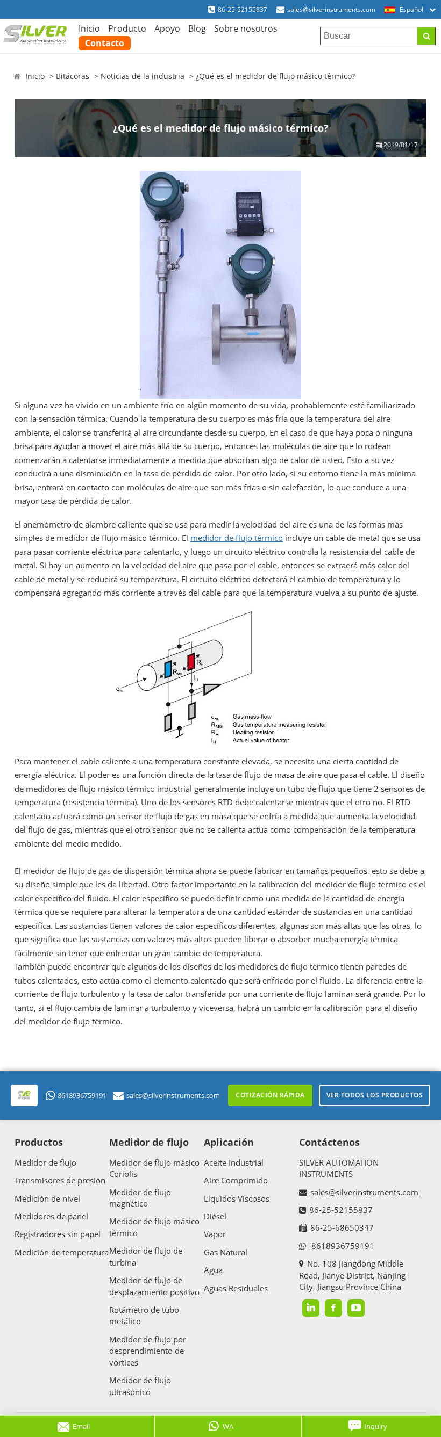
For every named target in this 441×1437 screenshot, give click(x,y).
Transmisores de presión (60, 1180)
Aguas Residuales (236, 1288)
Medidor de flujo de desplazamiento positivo (154, 1286)
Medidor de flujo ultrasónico (140, 1386)
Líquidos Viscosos (236, 1198)
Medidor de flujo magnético (140, 1198)
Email (81, 1426)
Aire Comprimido (236, 1180)
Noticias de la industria (142, 76)
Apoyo (167, 28)
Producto (127, 28)
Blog (197, 28)
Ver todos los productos (374, 1095)
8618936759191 (82, 1095)
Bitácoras (72, 76)
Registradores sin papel (58, 1234)
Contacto (104, 43)
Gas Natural (225, 1252)
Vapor (215, 1234)
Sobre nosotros (246, 28)
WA (228, 1426)
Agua (213, 1270)
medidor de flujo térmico (236, 537)
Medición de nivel (47, 1198)
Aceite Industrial (234, 1162)
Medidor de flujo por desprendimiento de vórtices (147, 1351)
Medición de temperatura (62, 1252)
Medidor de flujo (45, 1162)
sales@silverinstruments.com (331, 9)
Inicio (89, 28)
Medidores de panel (51, 1216)
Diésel (215, 1216)
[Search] (426, 36)
